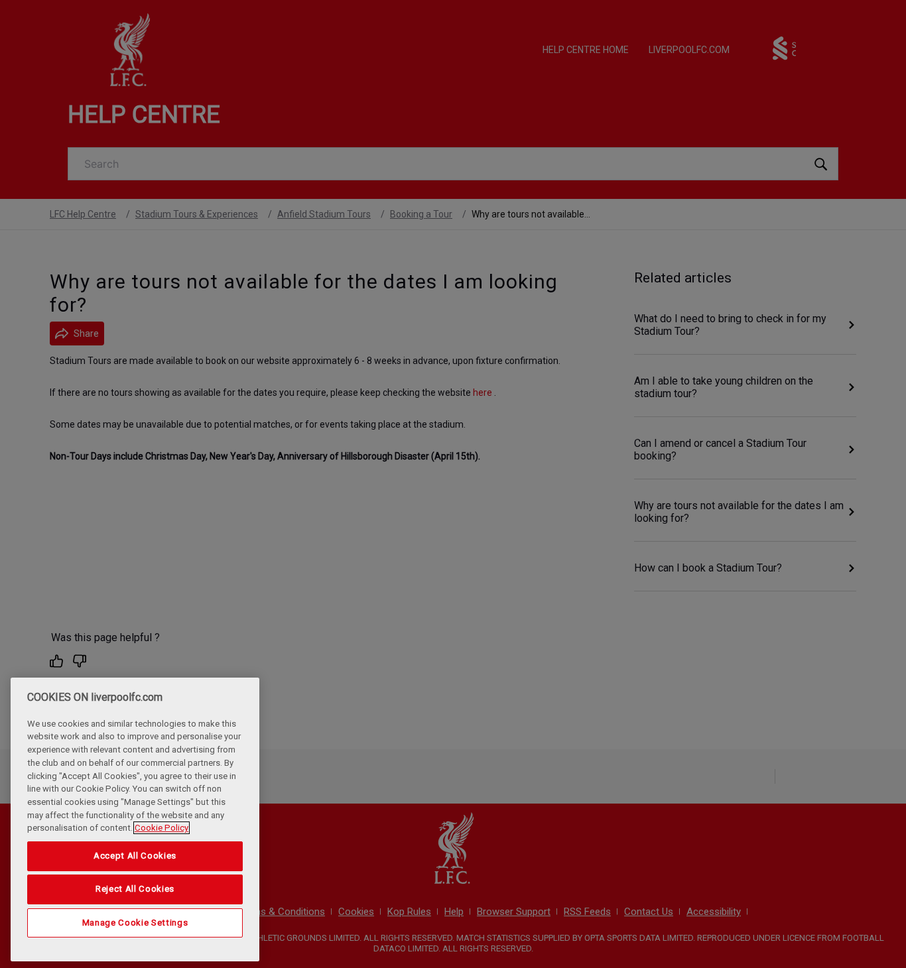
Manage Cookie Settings (135, 923)
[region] (135, 819)
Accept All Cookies (135, 856)
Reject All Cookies (135, 889)
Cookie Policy (161, 828)
